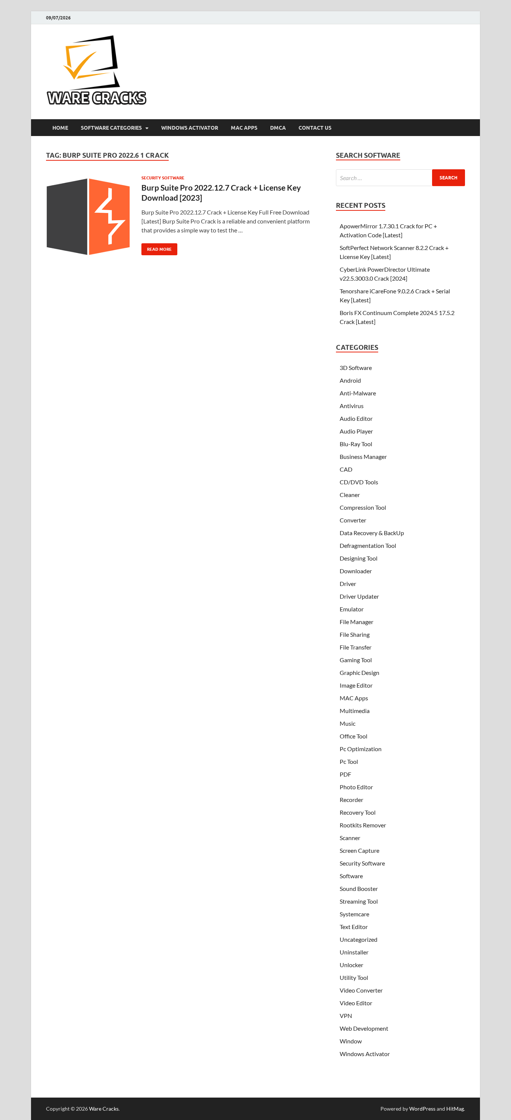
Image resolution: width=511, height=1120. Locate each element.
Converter (353, 520)
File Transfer (355, 647)
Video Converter (361, 990)
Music (347, 723)
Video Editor (356, 1002)
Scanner (350, 837)
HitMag (455, 1108)
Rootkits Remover (363, 825)
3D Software (356, 367)
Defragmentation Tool (368, 545)
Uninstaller (354, 952)
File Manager (356, 621)
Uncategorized (358, 939)
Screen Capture (359, 850)
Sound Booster (359, 888)
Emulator (352, 609)
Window (351, 1041)
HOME (60, 128)
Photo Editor (356, 786)
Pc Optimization (361, 748)
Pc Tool (349, 761)
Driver (348, 583)
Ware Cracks (104, 1108)
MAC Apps (244, 128)
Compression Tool (363, 507)
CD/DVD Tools (359, 481)
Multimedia (355, 710)
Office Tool (353, 736)
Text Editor (354, 926)
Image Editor (356, 685)
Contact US (315, 128)
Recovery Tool (358, 812)
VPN (346, 1015)
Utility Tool (354, 977)
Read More (156, 247)
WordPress (422, 1108)
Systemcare (354, 913)
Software (351, 875)
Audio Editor (356, 418)
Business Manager (363, 456)
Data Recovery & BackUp (372, 532)
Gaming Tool (356, 659)
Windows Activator (189, 128)
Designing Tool (358, 558)
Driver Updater (359, 596)
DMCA (278, 128)
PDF (345, 774)
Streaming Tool (359, 901)
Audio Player (356, 431)
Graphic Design (359, 672)
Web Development (364, 1028)
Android (350, 380)
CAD (346, 469)
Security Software (162, 178)
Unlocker (351, 964)
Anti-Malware (358, 393)
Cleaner (350, 494)
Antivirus (352, 405)
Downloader (356, 570)
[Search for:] (400, 177)
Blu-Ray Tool (356, 443)
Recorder (351, 799)
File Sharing (355, 634)
